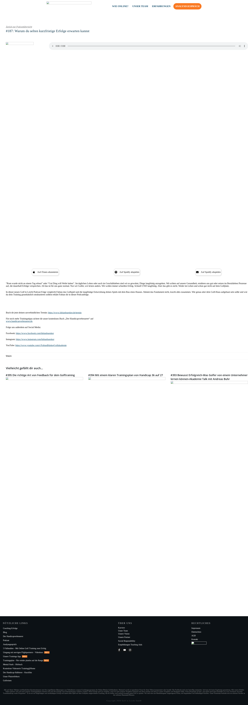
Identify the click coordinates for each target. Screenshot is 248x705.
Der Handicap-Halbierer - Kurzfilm (17, 672)
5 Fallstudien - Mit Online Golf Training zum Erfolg (24, 648)
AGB (193, 636)
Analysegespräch (10, 644)
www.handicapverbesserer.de (19, 321)
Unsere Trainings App (12, 656)
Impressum (195, 628)
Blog (5, 632)
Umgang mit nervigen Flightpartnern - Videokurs (23, 652)
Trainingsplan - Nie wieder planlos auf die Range (23, 660)
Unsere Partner (124, 637)
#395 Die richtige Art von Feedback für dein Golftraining (44, 486)
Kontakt (194, 639)
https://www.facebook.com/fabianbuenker (35, 333)
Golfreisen (7, 680)
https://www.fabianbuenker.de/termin (65, 312)
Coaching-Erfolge (10, 628)
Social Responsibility (126, 641)
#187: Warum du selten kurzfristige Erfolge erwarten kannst (47, 31)
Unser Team (123, 631)
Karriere (121, 628)
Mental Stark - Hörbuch (12, 664)
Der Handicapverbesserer (13, 636)
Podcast (6, 640)
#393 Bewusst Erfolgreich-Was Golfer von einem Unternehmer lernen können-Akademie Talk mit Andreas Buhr (209, 486)
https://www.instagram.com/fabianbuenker (35, 339)
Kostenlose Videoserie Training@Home (19, 668)
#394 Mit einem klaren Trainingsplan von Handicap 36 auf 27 (127, 486)
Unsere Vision (123, 634)
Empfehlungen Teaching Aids (130, 645)
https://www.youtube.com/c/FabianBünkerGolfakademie (41, 345)
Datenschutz (196, 632)
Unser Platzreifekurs (11, 676)
